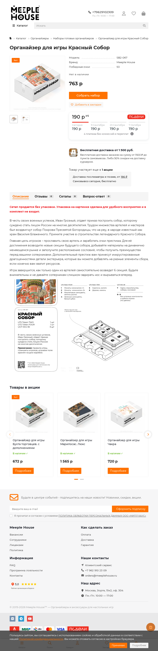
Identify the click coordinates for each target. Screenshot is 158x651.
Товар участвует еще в (91, 170)
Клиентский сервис (98, 565)
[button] (10, 434)
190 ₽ (124, 176)
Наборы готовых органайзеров (73, 38)
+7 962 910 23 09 (96, 570)
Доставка (87, 539)
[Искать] (144, 26)
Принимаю (118, 645)
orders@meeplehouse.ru (101, 575)
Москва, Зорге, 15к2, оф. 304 (104, 590)
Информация (21, 558)
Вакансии (16, 534)
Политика (16, 550)
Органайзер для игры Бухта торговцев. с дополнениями (29, 444)
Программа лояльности (26, 570)
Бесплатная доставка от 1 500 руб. (106, 150)
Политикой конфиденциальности (41, 638)
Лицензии (16, 544)
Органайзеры (40, 38)
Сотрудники (18, 539)
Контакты (16, 575)
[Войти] (124, 13)
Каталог (21, 38)
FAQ (12, 565)
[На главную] (10, 38)
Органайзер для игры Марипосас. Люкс (76, 442)
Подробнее (139, 645)
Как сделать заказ (97, 527)
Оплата (86, 534)
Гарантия (87, 544)
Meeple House (126, 62)
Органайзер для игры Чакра (124, 442)
